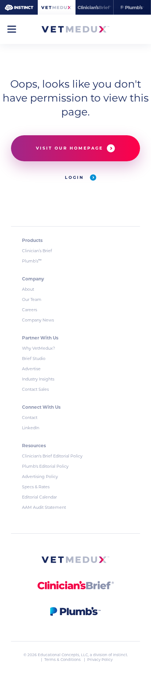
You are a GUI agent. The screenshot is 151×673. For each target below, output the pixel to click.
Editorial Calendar (39, 497)
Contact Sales (35, 389)
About (28, 289)
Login (75, 177)
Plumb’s (31, 261)
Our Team (31, 299)
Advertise (31, 368)
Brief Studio (33, 358)
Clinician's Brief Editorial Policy (52, 456)
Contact (29, 417)
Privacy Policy (100, 659)
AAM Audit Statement (44, 507)
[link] (75, 561)
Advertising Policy (40, 476)
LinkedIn (30, 427)
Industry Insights (38, 379)
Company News (38, 320)
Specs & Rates (35, 486)
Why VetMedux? (38, 348)
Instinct (120, 654)
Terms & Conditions (63, 659)
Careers (29, 309)
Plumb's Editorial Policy (45, 466)
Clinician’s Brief (37, 250)
